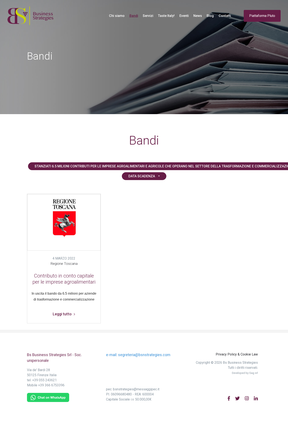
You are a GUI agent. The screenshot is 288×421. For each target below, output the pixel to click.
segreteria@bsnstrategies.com (144, 355)
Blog (210, 16)
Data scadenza (141, 176)
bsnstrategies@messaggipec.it (136, 389)
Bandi (134, 16)
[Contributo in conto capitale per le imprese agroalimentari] (64, 223)
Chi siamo (117, 16)
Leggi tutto (63, 314)
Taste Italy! (166, 16)
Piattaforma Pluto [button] (262, 16)
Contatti (225, 16)
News (197, 16)
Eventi (184, 16)
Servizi (148, 16)
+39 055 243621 (44, 380)
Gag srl (253, 373)
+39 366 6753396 (51, 385)
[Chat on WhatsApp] (48, 397)
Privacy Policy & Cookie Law (237, 354)
